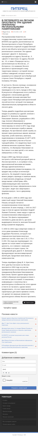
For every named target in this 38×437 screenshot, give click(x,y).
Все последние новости (9, 421)
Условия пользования (9, 403)
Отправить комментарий (19, 388)
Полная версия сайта (10, 15)
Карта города (6, 406)
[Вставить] (9, 373)
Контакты (5, 414)
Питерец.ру (20, 434)
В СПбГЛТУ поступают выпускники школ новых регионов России (15, 336)
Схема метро (6, 408)
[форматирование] (3, 373)
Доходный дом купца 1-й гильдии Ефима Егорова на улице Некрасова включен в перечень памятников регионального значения (17, 330)
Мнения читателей (8, 417)
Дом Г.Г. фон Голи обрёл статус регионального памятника (15, 324)
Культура (5, 34)
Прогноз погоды (7, 411)
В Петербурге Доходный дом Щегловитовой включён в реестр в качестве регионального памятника (17, 346)
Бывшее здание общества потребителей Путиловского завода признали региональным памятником (17, 319)
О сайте (5, 400)
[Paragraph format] (6, 373)
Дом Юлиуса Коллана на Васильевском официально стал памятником (17, 341)
